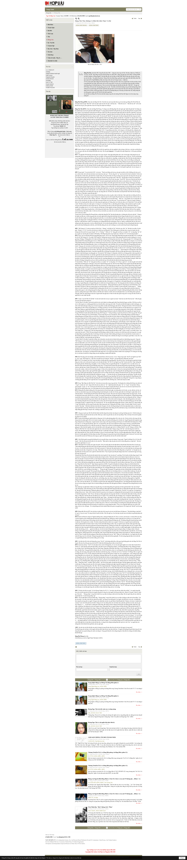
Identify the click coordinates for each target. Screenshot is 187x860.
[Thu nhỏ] (76, 18)
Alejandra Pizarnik (50, 77)
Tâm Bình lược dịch (99, 741)
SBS (89, 713)
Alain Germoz (49, 75)
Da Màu (96, 797)
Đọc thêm (138, 692)
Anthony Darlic (49, 86)
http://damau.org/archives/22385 (99, 464)
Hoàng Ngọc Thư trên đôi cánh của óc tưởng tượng (102, 709)
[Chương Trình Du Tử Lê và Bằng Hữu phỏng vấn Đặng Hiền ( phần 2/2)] (81, 756)
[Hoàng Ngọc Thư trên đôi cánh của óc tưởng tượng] (81, 713)
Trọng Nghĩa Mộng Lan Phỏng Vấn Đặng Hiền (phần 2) (103, 682)
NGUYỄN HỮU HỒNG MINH (95, 782)
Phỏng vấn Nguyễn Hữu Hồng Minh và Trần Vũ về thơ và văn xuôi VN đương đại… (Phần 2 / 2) (114, 793)
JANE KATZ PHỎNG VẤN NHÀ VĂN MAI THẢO (102, 737)
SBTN (103, 756)
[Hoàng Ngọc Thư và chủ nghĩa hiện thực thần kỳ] (81, 728)
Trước (135, 18)
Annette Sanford (49, 84)
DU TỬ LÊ (90, 756)
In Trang (76, 647)
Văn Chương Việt (108, 782)
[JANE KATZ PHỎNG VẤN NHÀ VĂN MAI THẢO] (81, 739)
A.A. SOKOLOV (50, 70)
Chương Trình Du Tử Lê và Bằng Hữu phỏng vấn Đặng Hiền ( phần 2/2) (107, 752)
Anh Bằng (48, 80)
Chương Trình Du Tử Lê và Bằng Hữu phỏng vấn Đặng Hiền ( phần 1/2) (107, 765)
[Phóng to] (79, 18)
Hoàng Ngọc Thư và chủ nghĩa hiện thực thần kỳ (101, 722)
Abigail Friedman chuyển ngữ (53, 73)
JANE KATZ (91, 741)
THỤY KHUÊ (91, 810)
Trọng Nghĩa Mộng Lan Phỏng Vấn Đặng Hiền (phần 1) (103, 696)
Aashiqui (48, 71)
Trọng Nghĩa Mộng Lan (93, 686)
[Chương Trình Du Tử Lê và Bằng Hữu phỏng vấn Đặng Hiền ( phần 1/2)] (81, 769)
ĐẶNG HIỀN (103, 686)
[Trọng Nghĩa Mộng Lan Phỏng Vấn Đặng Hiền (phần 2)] (81, 686)
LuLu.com (68, 131)
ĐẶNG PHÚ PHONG (81, 25)
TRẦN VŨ (90, 797)
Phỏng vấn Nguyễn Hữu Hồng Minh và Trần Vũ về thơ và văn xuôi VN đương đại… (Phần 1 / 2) (114, 779)
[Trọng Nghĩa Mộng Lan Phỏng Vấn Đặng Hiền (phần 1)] (81, 700)
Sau (139, 18)
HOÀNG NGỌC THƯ (96, 713)
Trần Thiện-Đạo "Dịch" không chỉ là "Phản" (100, 807)
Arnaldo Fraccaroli (50, 87)
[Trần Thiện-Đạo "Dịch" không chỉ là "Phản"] (81, 815)
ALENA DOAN (50, 78)
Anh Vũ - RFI (49, 82)
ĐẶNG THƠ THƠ (93, 25)
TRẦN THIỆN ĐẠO (101, 810)
